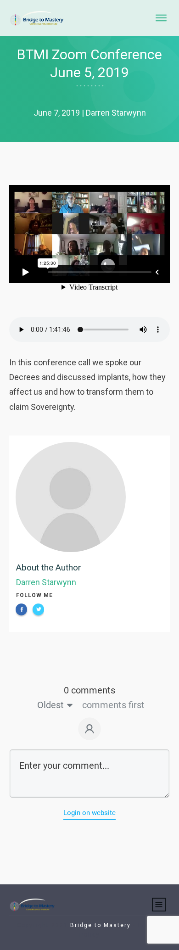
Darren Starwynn (46, 582)
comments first (113, 704)
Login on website (89, 813)
